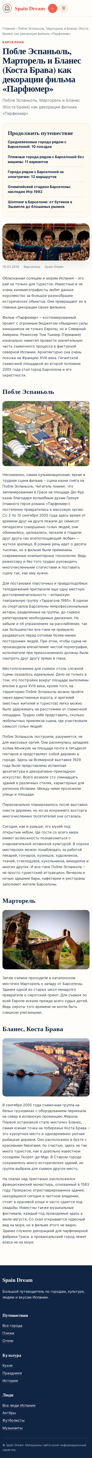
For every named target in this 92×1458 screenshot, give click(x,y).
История (10, 1380)
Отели (7, 1340)
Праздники (12, 1373)
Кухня (7, 1365)
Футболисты (13, 1420)
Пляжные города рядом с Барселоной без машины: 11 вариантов (46, 159)
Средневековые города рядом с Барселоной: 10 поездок (37, 144)
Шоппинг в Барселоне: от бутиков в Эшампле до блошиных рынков (40, 204)
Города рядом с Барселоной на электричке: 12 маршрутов (36, 174)
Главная (8, 28)
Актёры (9, 1412)
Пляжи (8, 1333)
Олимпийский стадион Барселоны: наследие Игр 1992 (39, 189)
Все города (12, 1325)
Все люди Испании (19, 1405)
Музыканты (12, 1428)
